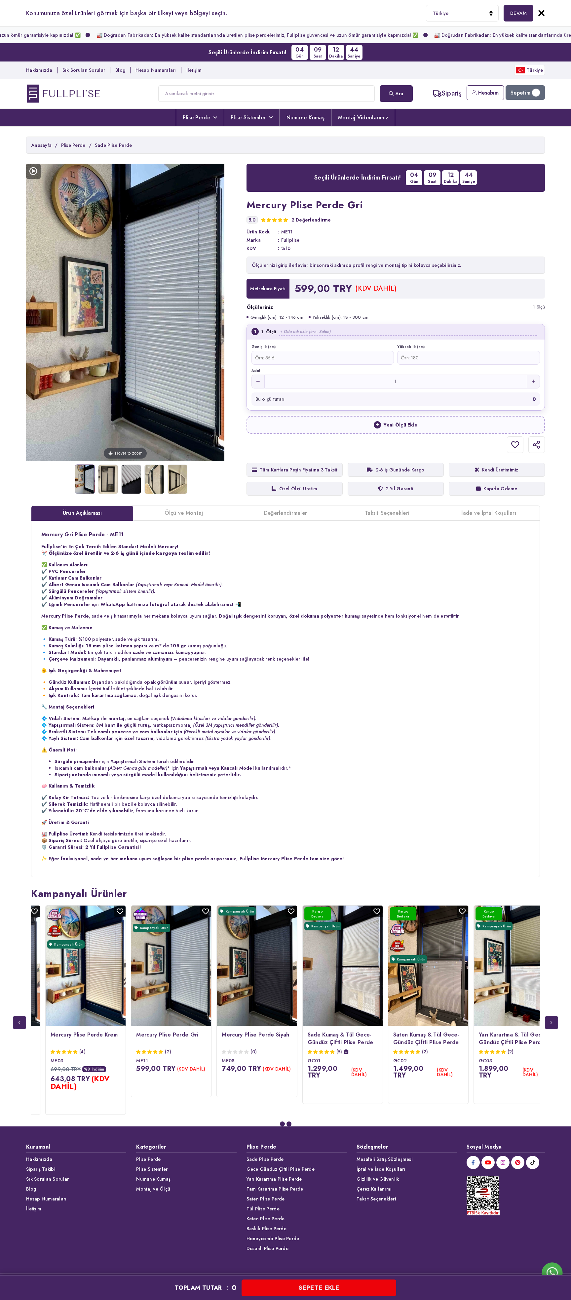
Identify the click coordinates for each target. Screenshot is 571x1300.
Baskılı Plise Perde (266, 1228)
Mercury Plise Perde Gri (153, 1034)
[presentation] (19, 1022)
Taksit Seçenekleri (376, 1199)
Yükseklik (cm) (411, 346)
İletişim (194, 70)
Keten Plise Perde (266, 1218)
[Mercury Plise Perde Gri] (85, 479)
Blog (120, 70)
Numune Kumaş (305, 117)
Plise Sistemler (248, 117)
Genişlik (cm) (263, 346)
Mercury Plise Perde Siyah (241, 1034)
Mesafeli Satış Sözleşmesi (384, 1159)
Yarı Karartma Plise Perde (274, 1179)
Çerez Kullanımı (374, 1189)
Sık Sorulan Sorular (83, 70)
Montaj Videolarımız (363, 117)
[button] (282, 1123)
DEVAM (518, 13)
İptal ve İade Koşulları (381, 1169)
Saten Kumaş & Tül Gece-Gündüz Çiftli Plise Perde (412, 1038)
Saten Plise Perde (266, 1199)
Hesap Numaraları (155, 70)
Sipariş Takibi (40, 1169)
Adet (255, 370)
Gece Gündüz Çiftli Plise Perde (281, 1169)
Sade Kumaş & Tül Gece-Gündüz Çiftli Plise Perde (326, 1038)
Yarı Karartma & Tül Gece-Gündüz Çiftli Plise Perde (498, 1038)
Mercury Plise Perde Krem (69, 1034)
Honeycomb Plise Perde (273, 1238)
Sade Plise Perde (265, 1159)
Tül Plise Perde (263, 1208)
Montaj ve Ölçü (153, 1189)
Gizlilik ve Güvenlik (378, 1179)
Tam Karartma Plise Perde (275, 1189)
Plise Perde (196, 117)
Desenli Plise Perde (267, 1248)
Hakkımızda (39, 70)
